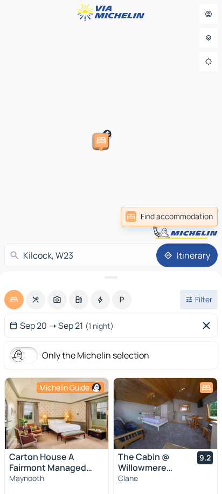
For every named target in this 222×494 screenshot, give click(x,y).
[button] (189, 114)
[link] (169, 216)
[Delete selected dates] (208, 325)
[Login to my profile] (208, 14)
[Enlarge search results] (111, 277)
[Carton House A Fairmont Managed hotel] (56, 413)
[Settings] (208, 38)
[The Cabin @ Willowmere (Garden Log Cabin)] (165, 413)
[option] (14, 299)
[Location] (208, 61)
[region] (56, 413)
